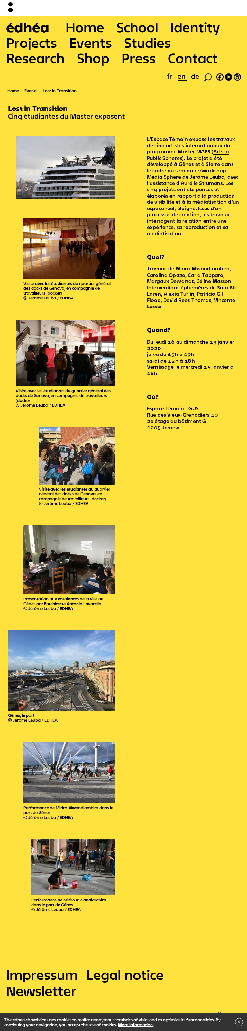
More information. (136, 1024)
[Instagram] (237, 76)
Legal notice (125, 974)
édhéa (27, 27)
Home (85, 27)
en (182, 76)
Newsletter (41, 990)
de (195, 76)
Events (90, 42)
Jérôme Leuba (207, 177)
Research (35, 58)
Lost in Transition (60, 90)
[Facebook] (220, 76)
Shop (93, 58)
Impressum (42, 974)
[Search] (208, 77)
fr (170, 76)
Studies (147, 42)
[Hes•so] (212, 1012)
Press (139, 58)
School (137, 27)
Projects (31, 42)
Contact (193, 58)
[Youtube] (228, 76)
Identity (195, 27)
